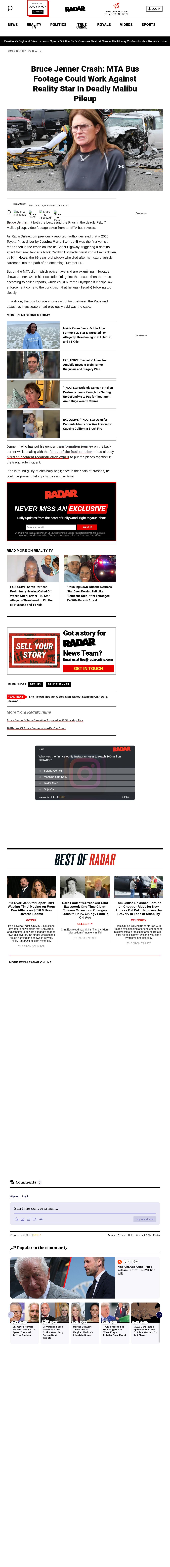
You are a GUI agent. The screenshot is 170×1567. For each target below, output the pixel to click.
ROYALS (104, 25)
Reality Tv (23, 51)
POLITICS (58, 25)
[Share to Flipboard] (45, 212)
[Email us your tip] (38, 16)
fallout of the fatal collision (70, 452)
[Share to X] (32, 212)
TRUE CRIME (81, 25)
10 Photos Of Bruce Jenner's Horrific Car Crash (36, 728)
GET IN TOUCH (88, 668)
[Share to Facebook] (20, 212)
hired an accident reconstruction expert (38, 457)
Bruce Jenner (17, 222)
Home (10, 51)
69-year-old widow (49, 257)
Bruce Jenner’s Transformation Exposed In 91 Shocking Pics (45, 720)
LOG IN (156, 8)
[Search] (9, 10)
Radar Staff (19, 204)
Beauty (36, 51)
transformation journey (74, 446)
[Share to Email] (57, 212)
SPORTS (149, 25)
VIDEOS (126, 25)
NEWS (13, 25)
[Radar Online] (75, 9)
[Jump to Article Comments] (9, 212)
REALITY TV (34, 25)
